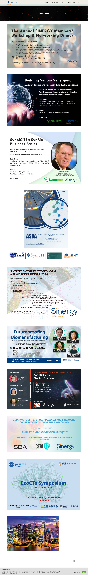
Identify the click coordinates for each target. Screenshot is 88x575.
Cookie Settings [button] (77, 572)
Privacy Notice (14, 573)
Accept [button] (84, 572)
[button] (78, 2)
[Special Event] (44, 46)
